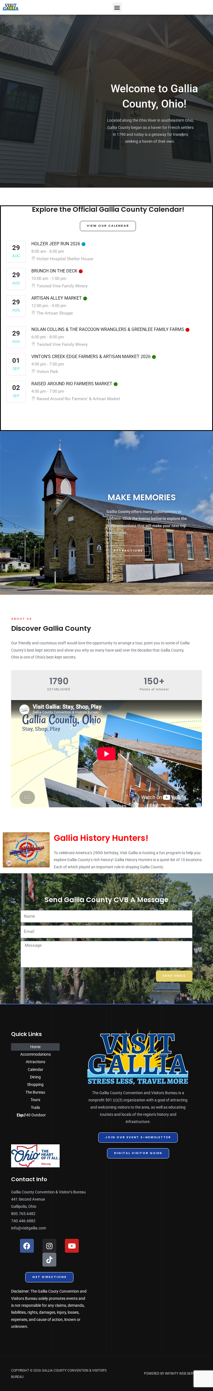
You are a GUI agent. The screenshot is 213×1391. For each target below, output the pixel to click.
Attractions (35, 1062)
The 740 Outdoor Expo (31, 1115)
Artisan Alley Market (56, 298)
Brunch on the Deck (54, 271)
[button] (117, 7)
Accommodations (35, 1054)
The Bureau (35, 1092)
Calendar (35, 1069)
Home (35, 1047)
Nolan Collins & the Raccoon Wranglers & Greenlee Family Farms (107, 329)
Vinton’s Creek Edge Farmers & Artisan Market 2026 (91, 356)
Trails (35, 1107)
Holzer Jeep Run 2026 (55, 243)
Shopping (35, 1084)
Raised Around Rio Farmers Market (71, 383)
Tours (35, 1100)
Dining (35, 1077)
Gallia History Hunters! (101, 838)
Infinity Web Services (183, 1373)
